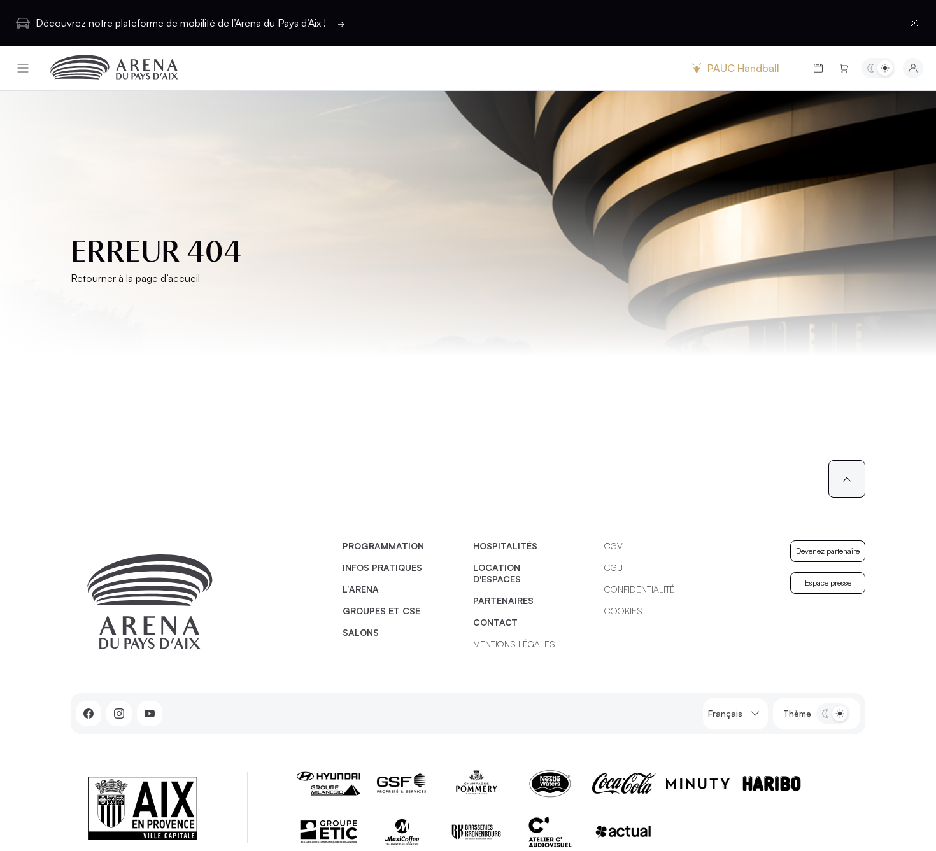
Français (725, 713)
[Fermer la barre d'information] (914, 23)
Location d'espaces (497, 573)
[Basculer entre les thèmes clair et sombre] (878, 68)
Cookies (623, 610)
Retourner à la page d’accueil (135, 278)
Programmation (383, 545)
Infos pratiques (382, 567)
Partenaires (503, 600)
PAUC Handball (743, 68)
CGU (613, 567)
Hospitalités (505, 545)
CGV (613, 545)
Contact (495, 622)
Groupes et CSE (381, 610)
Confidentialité (639, 589)
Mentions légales (514, 643)
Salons (361, 632)
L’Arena (361, 589)
